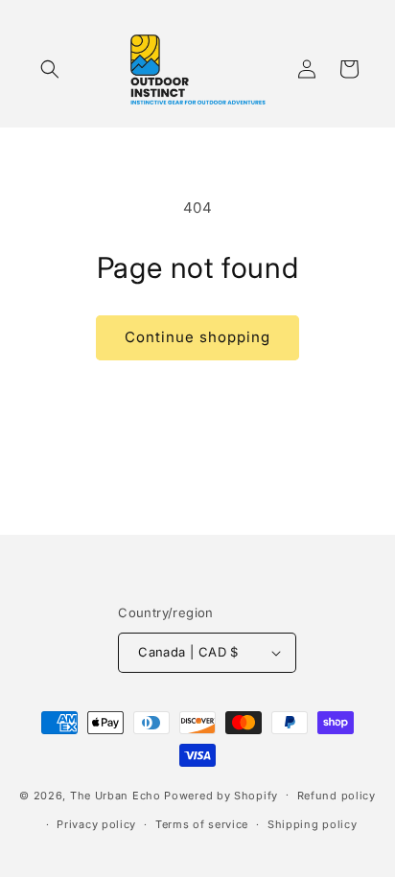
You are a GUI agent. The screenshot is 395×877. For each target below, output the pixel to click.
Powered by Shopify (221, 794)
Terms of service (201, 824)
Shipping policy (312, 824)
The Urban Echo (115, 794)
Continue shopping (197, 337)
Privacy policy (96, 824)
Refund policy (336, 795)
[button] (50, 69)
